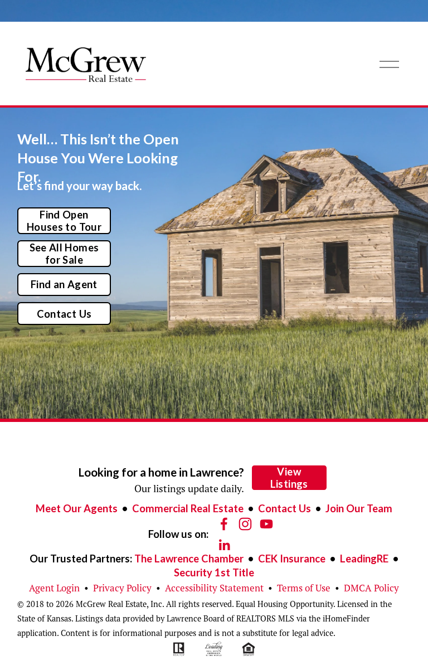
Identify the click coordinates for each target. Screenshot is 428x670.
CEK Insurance (291, 558)
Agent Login (54, 588)
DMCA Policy (371, 588)
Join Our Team (358, 508)
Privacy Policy (122, 588)
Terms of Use (303, 588)
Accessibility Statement (214, 588)
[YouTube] (266, 524)
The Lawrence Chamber (189, 558)
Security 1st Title (214, 572)
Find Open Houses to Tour (64, 220)
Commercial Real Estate (188, 508)
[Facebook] (224, 524)
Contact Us (64, 314)
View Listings (289, 477)
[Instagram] (245, 524)
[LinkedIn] (224, 545)
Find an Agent (64, 284)
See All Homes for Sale (64, 253)
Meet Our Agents (77, 508)
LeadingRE (364, 558)
